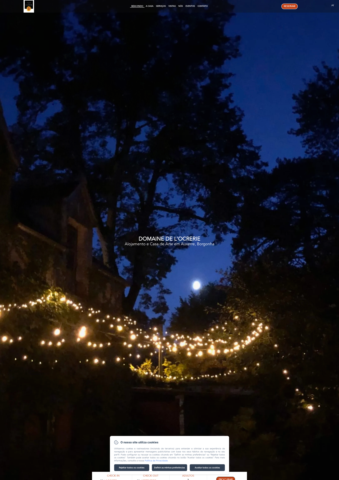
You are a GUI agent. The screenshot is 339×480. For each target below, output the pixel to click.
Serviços (161, 6)
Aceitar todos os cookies (207, 467)
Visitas (172, 6)
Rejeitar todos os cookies (131, 467)
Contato (203, 6)
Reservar (289, 6)
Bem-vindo (137, 6)
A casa (149, 6)
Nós (180, 6)
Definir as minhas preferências (169, 467)
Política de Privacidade (156, 460)
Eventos (190, 6)
